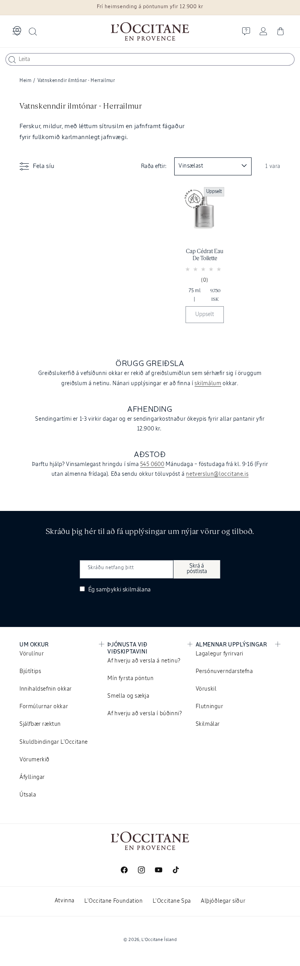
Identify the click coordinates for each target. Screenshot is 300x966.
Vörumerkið (35, 759)
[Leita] (12, 59)
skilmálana (137, 590)
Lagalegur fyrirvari (219, 654)
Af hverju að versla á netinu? (143, 661)
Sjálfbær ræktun (40, 724)
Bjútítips (30, 671)
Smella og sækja (128, 696)
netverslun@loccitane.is (217, 474)
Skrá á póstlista (197, 568)
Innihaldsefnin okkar (46, 689)
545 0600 (152, 464)
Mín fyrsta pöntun (130, 678)
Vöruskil (206, 689)
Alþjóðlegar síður (223, 901)
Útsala (28, 795)
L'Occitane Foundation (113, 901)
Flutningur (209, 706)
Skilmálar (208, 724)
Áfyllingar (32, 777)
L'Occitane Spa (172, 901)
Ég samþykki (119, 590)
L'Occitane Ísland (159, 939)
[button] (16, 31)
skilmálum (208, 383)
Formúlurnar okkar (44, 706)
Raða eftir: (153, 166)
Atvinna (65, 901)
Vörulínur (32, 654)
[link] (204, 257)
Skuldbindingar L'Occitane (54, 742)
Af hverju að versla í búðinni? (144, 713)
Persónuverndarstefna (224, 671)
